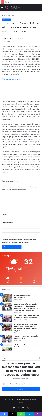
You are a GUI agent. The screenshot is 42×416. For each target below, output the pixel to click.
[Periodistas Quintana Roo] (13, 7)
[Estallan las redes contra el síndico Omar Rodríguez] (7, 347)
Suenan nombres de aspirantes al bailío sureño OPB (26, 296)
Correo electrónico (8, 222)
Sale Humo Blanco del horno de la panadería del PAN (26, 337)
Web (3, 231)
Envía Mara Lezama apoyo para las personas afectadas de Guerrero (26, 317)
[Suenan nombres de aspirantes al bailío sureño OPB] (7, 298)
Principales (11, 15)
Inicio (5, 15)
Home (21, 403)
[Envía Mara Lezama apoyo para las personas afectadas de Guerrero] (7, 318)
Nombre (5, 214)
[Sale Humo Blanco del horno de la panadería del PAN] (7, 338)
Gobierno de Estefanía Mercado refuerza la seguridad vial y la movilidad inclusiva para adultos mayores (25, 327)
